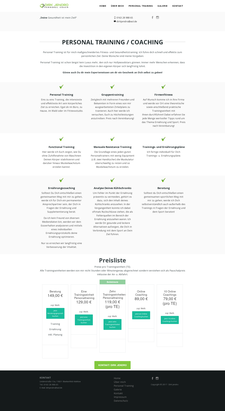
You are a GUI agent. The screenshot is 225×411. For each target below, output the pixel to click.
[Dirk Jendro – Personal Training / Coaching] (54, 5)
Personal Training (141, 5)
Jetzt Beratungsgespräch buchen (55, 313)
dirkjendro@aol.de (127, 21)
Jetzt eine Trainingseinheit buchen (83, 320)
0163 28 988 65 (51, 384)
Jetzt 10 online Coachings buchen (169, 319)
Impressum (120, 396)
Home (102, 5)
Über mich (117, 5)
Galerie (163, 5)
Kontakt (177, 5)
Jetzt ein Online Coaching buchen (141, 315)
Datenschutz (121, 400)
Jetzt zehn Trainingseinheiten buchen (112, 324)
